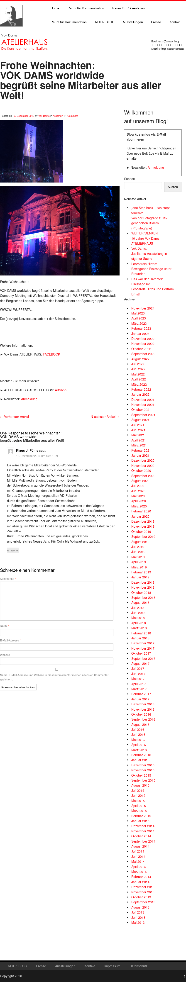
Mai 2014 (138, 861)
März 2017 (139, 689)
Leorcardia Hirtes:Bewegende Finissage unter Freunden (151, 268)
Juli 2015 (137, 790)
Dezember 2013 (142, 887)
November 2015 (142, 770)
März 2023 (139, 323)
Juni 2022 (138, 369)
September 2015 (143, 780)
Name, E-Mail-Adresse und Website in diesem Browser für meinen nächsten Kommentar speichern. (54, 677)
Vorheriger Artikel (14, 416)
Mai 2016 (138, 739)
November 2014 (142, 831)
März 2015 (139, 810)
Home (55, 8)
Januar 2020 (140, 516)
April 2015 (138, 805)
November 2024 (142, 308)
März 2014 (139, 871)
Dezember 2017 (142, 643)
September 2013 (143, 902)
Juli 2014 (137, 851)
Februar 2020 (141, 511)
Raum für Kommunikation (86, 8)
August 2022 (140, 359)
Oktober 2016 (141, 714)
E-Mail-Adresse (10, 640)
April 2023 (138, 318)
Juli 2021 (137, 425)
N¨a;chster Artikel (105, 416)
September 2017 (143, 658)
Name (4, 626)
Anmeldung (29, 399)
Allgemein (58, 115)
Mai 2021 (138, 435)
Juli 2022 (137, 364)
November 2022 (142, 343)
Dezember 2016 (142, 704)
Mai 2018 (138, 617)
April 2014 (138, 866)
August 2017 (140, 663)
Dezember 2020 (142, 460)
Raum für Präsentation (128, 8)
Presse (156, 22)
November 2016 (142, 709)
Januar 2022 (140, 394)
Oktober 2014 (141, 836)
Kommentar (8, 579)
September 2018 (143, 597)
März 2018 (139, 628)
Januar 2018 (140, 638)
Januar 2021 (140, 455)
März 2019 (139, 567)
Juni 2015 (138, 795)
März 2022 (139, 384)
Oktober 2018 (141, 592)
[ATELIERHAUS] (11, 31)
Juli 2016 (137, 729)
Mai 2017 (138, 678)
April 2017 (138, 684)
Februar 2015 (141, 816)
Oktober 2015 (141, 775)
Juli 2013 (137, 912)
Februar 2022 (141, 389)
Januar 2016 (140, 760)
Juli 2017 (137, 668)
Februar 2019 (141, 572)
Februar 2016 (141, 755)
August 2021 (140, 419)
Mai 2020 (138, 496)
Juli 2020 (137, 485)
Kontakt (174, 22)
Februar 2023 (141, 328)
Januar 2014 (140, 882)
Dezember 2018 (142, 582)
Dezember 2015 (142, 765)
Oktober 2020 (141, 470)
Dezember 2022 (142, 338)
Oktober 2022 (141, 348)
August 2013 (140, 907)
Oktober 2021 (141, 409)
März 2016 (139, 750)
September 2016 (143, 719)
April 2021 (138, 440)
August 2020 (140, 480)
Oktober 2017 (141, 653)
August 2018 (140, 602)
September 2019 (143, 536)
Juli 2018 (137, 607)
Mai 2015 (138, 800)
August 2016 (140, 724)
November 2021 (142, 404)
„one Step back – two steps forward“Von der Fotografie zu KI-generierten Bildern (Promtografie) (150, 217)
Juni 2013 (138, 917)
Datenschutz (138, 966)
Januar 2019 (140, 577)
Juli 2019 (137, 546)
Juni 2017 (138, 673)
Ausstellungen (133, 22)
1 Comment (71, 115)
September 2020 (143, 475)
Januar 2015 (140, 821)
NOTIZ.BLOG (105, 22)
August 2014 (140, 846)
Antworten (13, 550)
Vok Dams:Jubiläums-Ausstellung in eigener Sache (149, 253)
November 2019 (142, 526)
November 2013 (142, 892)
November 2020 (142, 465)
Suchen (129, 178)
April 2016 (138, 744)
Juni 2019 (138, 551)
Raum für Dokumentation (69, 22)
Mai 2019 (138, 557)
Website (5, 655)
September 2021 (143, 414)
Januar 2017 (140, 699)
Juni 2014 (138, 856)
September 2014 (143, 841)
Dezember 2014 (142, 826)
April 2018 (138, 623)
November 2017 (142, 648)
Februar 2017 (141, 694)
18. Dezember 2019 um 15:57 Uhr (37, 456)
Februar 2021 (141, 450)
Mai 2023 (138, 313)
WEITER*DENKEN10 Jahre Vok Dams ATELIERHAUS (145, 238)
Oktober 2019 (141, 531)
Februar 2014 (141, 876)
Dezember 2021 (142, 399)
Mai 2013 (138, 922)
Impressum (112, 966)
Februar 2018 (141, 633)
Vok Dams (44, 115)
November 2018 (142, 587)
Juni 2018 (138, 612)
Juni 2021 (138, 430)
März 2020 (139, 506)
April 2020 (138, 501)
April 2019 (138, 562)
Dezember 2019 (142, 521)
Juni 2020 (138, 491)
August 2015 (140, 785)
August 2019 (140, 541)
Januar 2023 (140, 333)
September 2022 (143, 353)
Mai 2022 (138, 374)
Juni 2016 (138, 734)
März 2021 (139, 445)
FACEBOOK (51, 354)
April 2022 (138, 379)
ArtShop (60, 390)
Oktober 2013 (141, 897)
